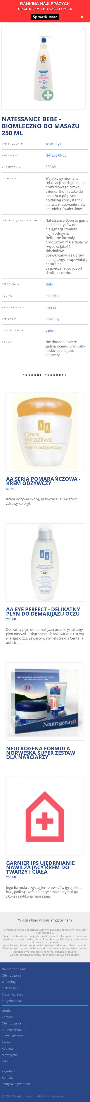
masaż (50, 307)
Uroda (6, 1011)
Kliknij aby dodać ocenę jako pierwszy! (65, 350)
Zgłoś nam (63, 920)
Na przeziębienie (14, 969)
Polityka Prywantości (16, 1084)
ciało (49, 284)
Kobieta (7, 1048)
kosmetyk (53, 143)
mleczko (52, 295)
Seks (5, 1061)
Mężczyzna (10, 1055)
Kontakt (7, 1077)
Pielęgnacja (10, 988)
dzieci (50, 330)
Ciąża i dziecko (12, 994)
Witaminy (9, 982)
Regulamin (9, 1071)
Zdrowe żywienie (14, 1030)
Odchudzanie (11, 975)
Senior (6, 1042)
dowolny (52, 318)
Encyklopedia (11, 1001)
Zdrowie (8, 1017)
